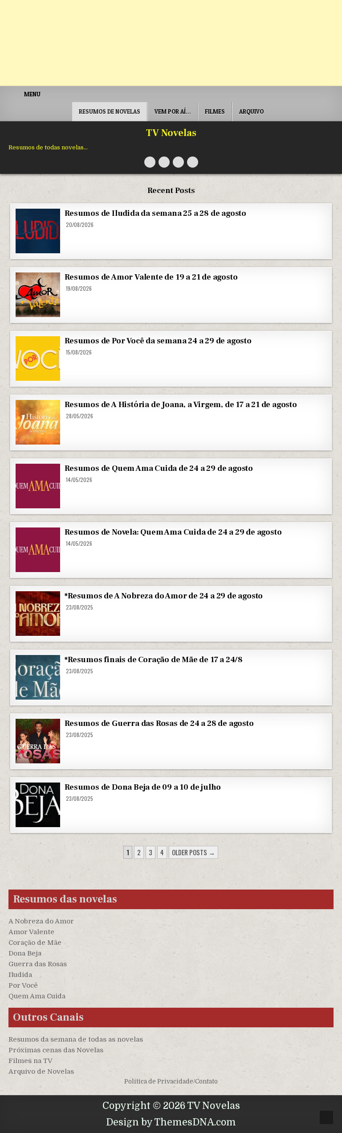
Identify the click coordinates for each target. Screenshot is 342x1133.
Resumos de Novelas (109, 111)
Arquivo (251, 111)
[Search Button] (192, 162)
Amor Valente (31, 932)
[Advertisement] (171, 43)
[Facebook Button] (164, 162)
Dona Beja (24, 953)
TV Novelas (171, 133)
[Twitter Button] (149, 162)
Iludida (20, 975)
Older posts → (193, 852)
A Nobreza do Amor (41, 921)
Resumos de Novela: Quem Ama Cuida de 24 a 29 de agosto (173, 532)
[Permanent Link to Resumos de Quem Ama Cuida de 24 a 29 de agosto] (38, 486)
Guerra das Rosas (37, 964)
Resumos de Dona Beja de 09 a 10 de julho (143, 787)
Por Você (23, 985)
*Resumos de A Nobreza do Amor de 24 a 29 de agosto (164, 596)
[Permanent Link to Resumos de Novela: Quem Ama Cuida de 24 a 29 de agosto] (38, 549)
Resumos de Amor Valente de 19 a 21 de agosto (151, 277)
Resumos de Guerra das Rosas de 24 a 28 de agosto (159, 723)
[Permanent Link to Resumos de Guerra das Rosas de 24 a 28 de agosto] (38, 741)
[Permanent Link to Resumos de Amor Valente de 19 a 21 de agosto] (38, 294)
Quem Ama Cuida (36, 996)
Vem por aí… (173, 111)
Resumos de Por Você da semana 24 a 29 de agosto (158, 341)
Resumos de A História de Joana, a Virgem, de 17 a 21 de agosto (181, 405)
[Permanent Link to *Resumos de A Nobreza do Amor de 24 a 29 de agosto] (38, 613)
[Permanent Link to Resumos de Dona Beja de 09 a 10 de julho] (38, 805)
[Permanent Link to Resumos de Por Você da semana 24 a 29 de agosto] (38, 358)
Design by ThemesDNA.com (171, 1122)
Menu (32, 94)
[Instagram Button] (178, 162)
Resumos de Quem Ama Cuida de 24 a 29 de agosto (159, 468)
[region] (116, 1063)
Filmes (215, 111)
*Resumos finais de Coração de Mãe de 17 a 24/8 (154, 660)
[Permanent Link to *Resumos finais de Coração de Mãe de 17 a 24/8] (38, 677)
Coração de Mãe (34, 943)
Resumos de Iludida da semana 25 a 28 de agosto (155, 213)
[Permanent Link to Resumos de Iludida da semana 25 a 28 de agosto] (38, 231)
